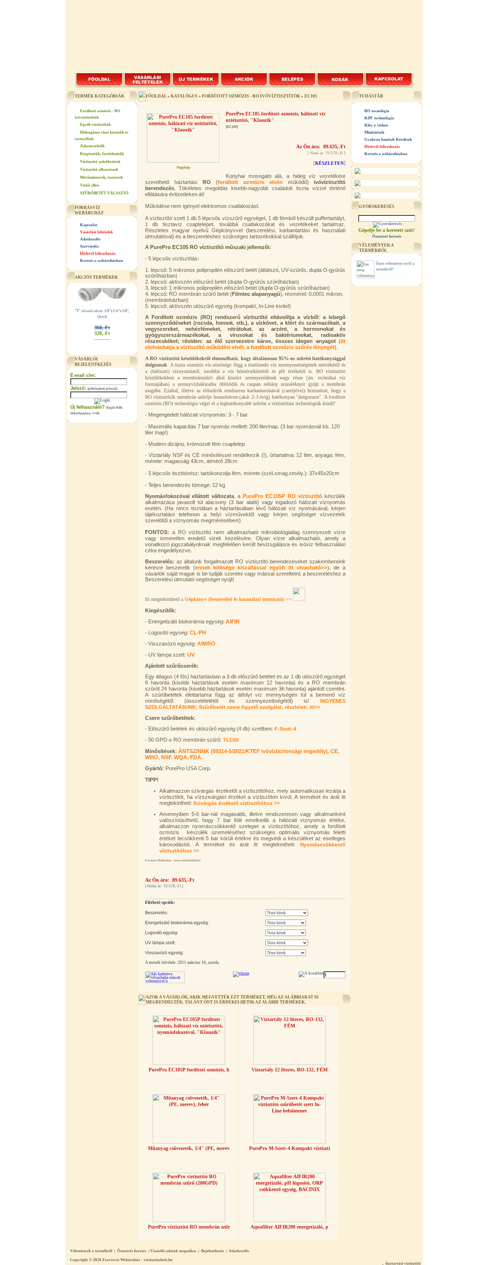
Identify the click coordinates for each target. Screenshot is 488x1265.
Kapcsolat (89, 225)
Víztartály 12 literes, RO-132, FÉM (290, 1069)
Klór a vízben (376, 125)
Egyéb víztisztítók (95, 124)
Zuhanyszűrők (92, 146)
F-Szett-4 (285, 729)
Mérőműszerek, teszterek (101, 177)
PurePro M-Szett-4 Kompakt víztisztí (289, 1148)
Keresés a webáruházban (101, 260)
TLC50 (231, 740)
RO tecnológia (376, 111)
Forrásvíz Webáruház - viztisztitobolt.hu (138, 1259)
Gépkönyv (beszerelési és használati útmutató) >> (239, 599)
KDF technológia (379, 118)
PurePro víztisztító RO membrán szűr (189, 1227)
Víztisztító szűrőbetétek (100, 161)
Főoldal (156, 96)
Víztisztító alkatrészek (99, 169)
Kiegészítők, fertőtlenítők (102, 153)
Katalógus (184, 96)
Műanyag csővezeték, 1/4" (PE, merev (189, 1148)
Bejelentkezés (212, 1251)
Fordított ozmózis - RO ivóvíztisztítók (251, 96)
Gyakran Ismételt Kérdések (388, 139)
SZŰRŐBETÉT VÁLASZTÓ (104, 193)
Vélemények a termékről (91, 1251)
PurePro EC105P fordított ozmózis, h (189, 1069)
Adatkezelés (90, 239)
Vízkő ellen (89, 185)
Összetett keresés (131, 1251)
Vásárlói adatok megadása (173, 1251)
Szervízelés (89, 246)
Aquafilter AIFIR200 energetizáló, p (289, 1227)
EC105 (310, 96)
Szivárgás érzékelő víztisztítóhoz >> (236, 803)
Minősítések (374, 132)
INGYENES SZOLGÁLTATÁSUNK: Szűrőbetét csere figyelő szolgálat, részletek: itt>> (245, 704)
